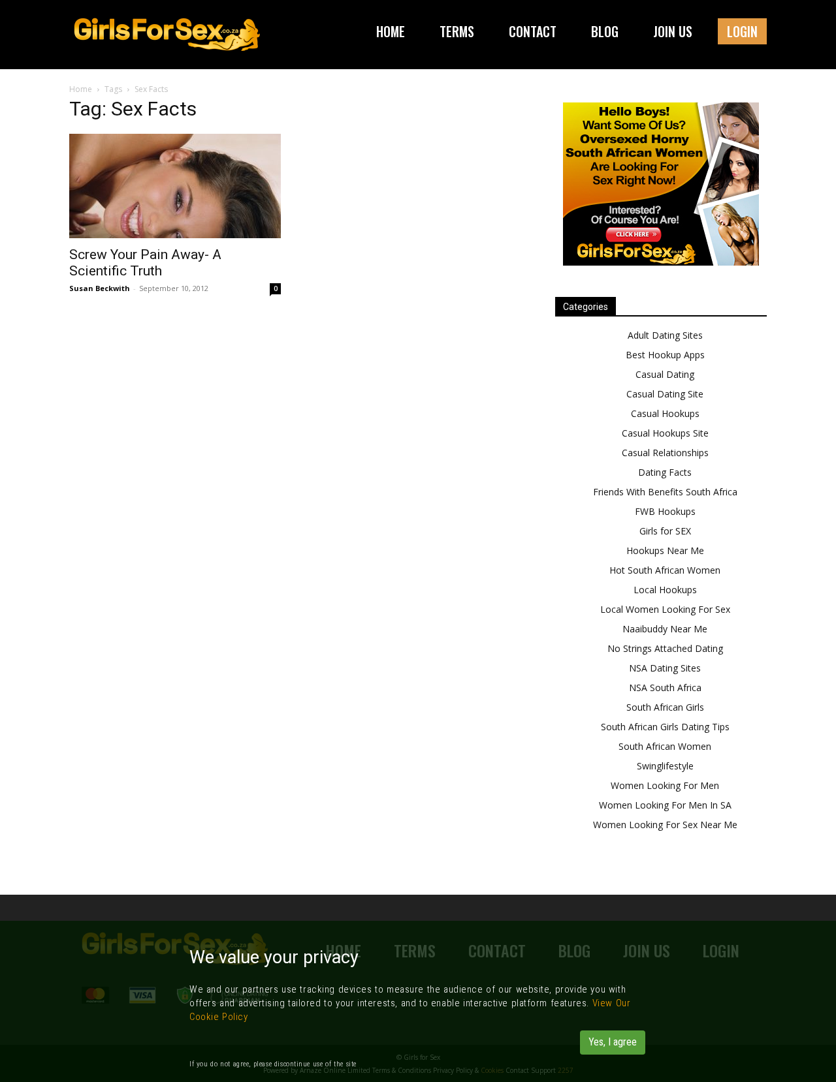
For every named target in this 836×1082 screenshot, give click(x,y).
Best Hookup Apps (665, 354)
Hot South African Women (664, 570)
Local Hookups (665, 589)
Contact (532, 31)
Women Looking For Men (665, 785)
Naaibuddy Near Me (664, 629)
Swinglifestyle (665, 766)
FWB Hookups (665, 511)
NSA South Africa (665, 687)
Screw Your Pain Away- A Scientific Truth (145, 263)
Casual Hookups (665, 413)
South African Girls (665, 707)
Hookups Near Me (665, 550)
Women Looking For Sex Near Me (665, 824)
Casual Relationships (665, 452)
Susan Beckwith (99, 288)
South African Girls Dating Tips (665, 726)
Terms (457, 31)
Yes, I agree (612, 1042)
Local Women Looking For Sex (665, 609)
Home (390, 31)
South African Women (665, 746)
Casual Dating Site (664, 394)
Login (742, 31)
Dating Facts (665, 472)
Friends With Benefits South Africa (665, 492)
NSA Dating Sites (665, 668)
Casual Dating (664, 374)
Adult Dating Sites (665, 335)
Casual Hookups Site (665, 433)
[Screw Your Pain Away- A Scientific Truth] (175, 186)
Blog (605, 31)
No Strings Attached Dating (665, 648)
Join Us (672, 31)
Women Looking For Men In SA (665, 805)
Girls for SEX (665, 531)
